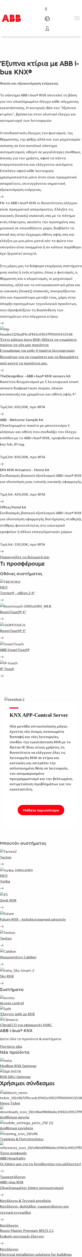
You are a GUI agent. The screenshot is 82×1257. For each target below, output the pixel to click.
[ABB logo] (11, 18)
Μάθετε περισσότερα (41, 810)
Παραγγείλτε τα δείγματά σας (24, 557)
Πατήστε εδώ (11, 1046)
